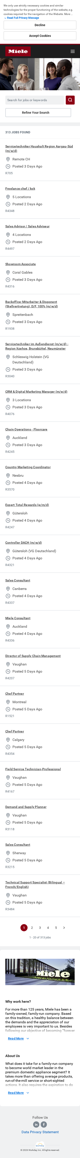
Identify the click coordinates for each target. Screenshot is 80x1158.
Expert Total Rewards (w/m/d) (27, 505)
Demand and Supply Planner (25, 807)
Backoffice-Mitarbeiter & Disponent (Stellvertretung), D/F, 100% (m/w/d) (31, 304)
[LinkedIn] (36, 1124)
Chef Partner (14, 693)
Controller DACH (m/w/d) (23, 542)
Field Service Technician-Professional (33, 769)
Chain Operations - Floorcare (26, 429)
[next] (64, 927)
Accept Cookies (40, 36)
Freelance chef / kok (20, 188)
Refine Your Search (35, 112)
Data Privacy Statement (40, 1132)
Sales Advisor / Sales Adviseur (27, 226)
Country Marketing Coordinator (28, 467)
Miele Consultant (17, 618)
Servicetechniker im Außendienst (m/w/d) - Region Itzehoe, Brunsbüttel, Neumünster (36, 346)
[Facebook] (44, 1124)
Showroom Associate (20, 264)
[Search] (70, 100)
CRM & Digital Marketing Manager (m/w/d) (36, 391)
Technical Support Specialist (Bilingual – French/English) (35, 885)
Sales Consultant (17, 580)
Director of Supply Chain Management (33, 656)
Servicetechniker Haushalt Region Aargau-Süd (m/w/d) (39, 149)
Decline (40, 25)
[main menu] (72, 51)
